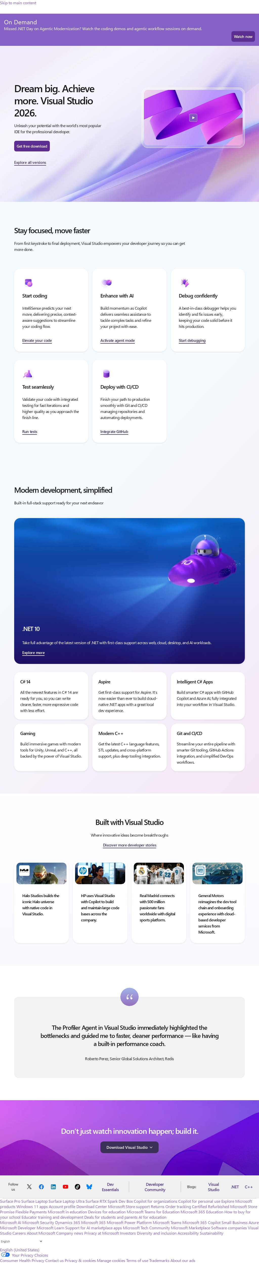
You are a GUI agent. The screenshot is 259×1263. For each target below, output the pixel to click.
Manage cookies (111, 1260)
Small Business (235, 1222)
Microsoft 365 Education (202, 1211)
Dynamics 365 (67, 1222)
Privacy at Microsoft (101, 1233)
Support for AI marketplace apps (93, 1227)
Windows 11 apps (32, 1206)
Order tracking (178, 1206)
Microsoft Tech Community (146, 1227)
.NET (235, 1186)
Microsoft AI (10, 1222)
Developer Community (155, 1186)
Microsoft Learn (50, 1227)
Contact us (54, 1260)
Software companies (229, 1227)
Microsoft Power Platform (129, 1222)
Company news (69, 1233)
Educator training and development (52, 1217)
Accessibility (188, 1233)
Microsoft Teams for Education (153, 1211)
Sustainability (211, 1233)
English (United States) (19, 1249)
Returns (157, 1206)
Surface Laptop (34, 1201)
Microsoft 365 (93, 1222)
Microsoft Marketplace (190, 1227)
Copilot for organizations (155, 1201)
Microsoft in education (67, 1211)
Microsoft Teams (167, 1222)
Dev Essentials (110, 1186)
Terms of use (137, 1260)
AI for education (152, 1217)
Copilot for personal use (199, 1201)
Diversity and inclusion (157, 1233)
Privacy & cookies (80, 1260)
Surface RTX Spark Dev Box (109, 1201)
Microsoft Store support (129, 1206)
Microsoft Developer (18, 1227)
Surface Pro (10, 1201)
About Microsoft (41, 1233)
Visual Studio (213, 1186)
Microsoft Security (38, 1222)
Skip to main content (18, 2)
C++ (249, 1186)
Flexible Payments (31, 1211)
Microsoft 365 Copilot (201, 1222)
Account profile (62, 1206)
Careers (19, 1233)
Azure (254, 1222)
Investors (128, 1233)
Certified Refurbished (210, 1206)
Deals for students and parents (111, 1217)
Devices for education (107, 1211)
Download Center (91, 1206)
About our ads (182, 1260)
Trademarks (159, 1260)
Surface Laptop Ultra (66, 1201)
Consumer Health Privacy (22, 1260)
